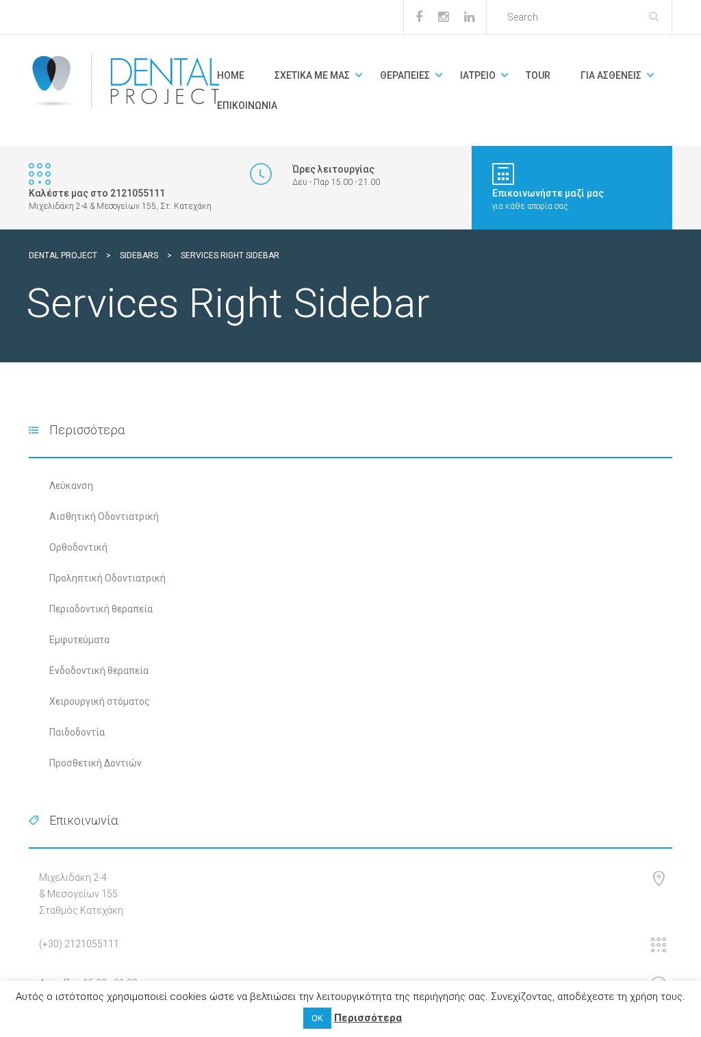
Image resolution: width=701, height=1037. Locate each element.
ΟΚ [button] (317, 1018)
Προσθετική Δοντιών (95, 763)
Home (230, 75)
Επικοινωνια (247, 105)
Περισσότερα (368, 1018)
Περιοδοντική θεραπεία (101, 608)
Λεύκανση (71, 485)
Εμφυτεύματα (79, 639)
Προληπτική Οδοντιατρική (107, 578)
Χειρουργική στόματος (99, 701)
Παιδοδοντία (77, 732)
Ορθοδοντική (78, 547)
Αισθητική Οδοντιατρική (104, 516)
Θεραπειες (405, 75)
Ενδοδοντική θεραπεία (99, 670)
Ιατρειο (478, 75)
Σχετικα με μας (312, 75)
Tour (538, 75)
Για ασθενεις (611, 75)
